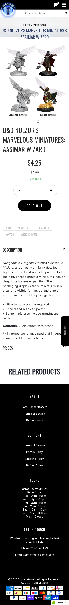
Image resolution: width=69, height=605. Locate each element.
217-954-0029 (39, 548)
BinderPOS (42, 583)
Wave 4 (10, 234)
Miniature (24, 227)
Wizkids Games (30, 234)
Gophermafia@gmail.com (38, 554)
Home (27, 24)
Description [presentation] (12, 250)
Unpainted (43, 227)
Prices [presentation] (8, 348)
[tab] (34, 251)
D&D (8, 227)
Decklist (64, 330)
